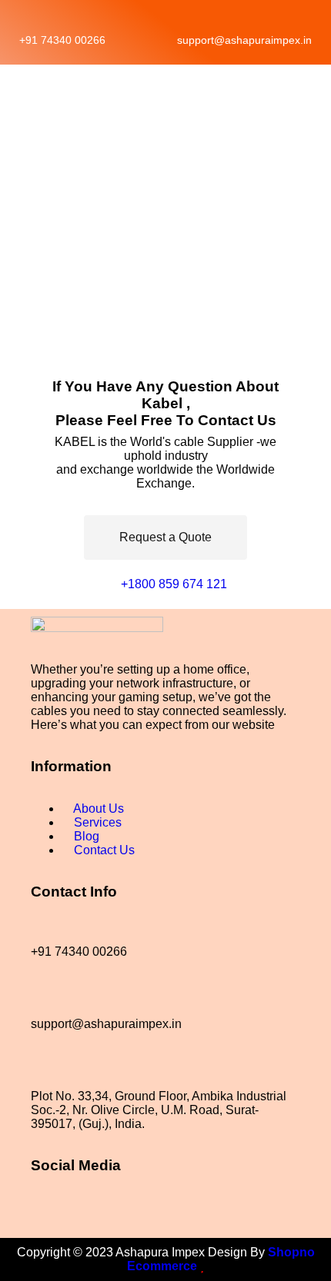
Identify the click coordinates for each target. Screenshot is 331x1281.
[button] (20, 86)
